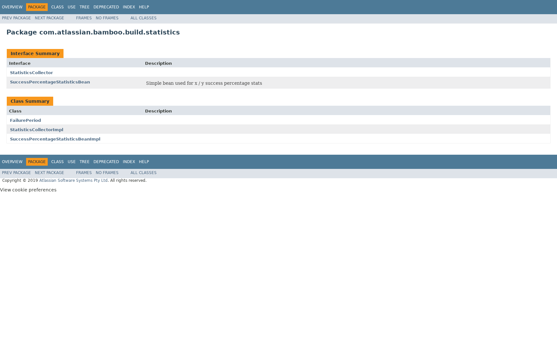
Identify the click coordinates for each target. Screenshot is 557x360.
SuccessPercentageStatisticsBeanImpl (55, 139)
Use (72, 7)
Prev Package (16, 18)
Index (129, 7)
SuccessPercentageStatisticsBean (50, 82)
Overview (12, 7)
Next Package (49, 18)
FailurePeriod (25, 120)
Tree (85, 7)
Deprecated (106, 7)
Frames (84, 18)
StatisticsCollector (31, 72)
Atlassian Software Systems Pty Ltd (73, 180)
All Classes (144, 18)
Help (144, 7)
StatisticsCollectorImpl (36, 129)
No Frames (107, 18)
